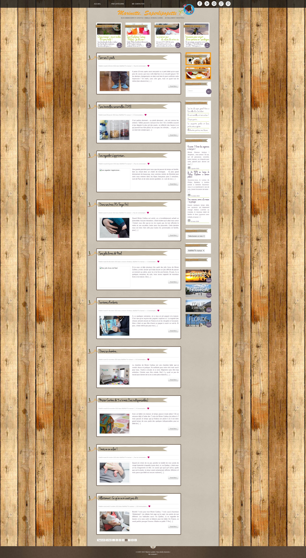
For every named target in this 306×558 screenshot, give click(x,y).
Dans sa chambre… (108, 351)
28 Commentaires (141, 506)
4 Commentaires (140, 408)
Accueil (97, 4)
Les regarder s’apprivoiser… (112, 155)
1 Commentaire (151, 261)
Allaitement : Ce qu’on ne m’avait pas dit (118, 498)
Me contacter (138, 4)
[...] (191, 164)
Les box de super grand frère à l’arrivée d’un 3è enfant (198, 109)
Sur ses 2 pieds (107, 57)
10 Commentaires (140, 359)
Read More (173, 86)
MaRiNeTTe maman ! (126, 66)
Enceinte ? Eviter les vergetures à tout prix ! (198, 148)
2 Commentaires (138, 115)
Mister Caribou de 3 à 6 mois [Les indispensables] (123, 400)
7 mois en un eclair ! (108, 449)
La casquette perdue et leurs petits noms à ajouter (198, 125)
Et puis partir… (193, 119)
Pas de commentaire (140, 66)
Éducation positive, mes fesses (198, 130)
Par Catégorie (117, 4)
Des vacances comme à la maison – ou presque (198, 200)
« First (109, 540)
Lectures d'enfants (126, 261)
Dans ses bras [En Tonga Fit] (113, 204)
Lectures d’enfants (108, 302)
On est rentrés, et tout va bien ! (198, 115)
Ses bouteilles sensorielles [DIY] (115, 106)
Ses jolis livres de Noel (110, 253)
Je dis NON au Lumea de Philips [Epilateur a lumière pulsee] (198, 174)
